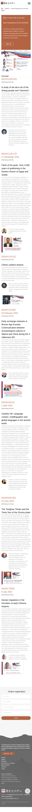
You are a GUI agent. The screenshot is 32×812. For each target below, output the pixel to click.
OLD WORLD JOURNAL (8, 763)
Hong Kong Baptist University (9, 779)
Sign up (8, 44)
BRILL (3, 783)
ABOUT (3, 759)
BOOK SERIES (5, 765)
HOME (3, 757)
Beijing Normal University (8, 775)
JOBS (3, 769)
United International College (9, 777)
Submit (16, 718)
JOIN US (7, 753)
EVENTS (7, 8)
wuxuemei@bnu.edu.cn (11, 798)
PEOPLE (3, 761)
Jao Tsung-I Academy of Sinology (10, 781)
